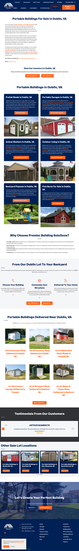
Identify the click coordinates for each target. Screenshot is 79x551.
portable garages (28, 24)
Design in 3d (46, 303)
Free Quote (31, 507)
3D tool (44, 293)
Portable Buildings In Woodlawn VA (10, 465)
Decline (12, 546)
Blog (41, 539)
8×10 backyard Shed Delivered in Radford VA (39, 389)
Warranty (42, 536)
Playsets (42, 529)
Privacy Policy (29, 548)
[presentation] (10, 456)
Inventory (65, 524)
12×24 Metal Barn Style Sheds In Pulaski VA (63, 353)
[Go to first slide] (76, 462)
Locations (17, 2)
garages (31, 323)
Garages (23, 8)
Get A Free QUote (32, 303)
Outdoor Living (45, 8)
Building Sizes (67, 529)
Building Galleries (68, 534)
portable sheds (23, 323)
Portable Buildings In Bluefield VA (68, 465)
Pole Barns (33, 8)
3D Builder (59, 2)
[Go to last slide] (3, 462)
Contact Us (66, 526)
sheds (16, 24)
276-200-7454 (69, 2)
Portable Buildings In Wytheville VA (49, 465)
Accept (6, 546)
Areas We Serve (67, 539)
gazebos (20, 24)
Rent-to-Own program (31, 52)
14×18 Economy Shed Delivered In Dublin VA (39, 353)
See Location (6, 471)
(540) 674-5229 (12, 61)
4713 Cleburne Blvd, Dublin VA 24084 (26, 58)
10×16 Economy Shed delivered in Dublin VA (15, 353)
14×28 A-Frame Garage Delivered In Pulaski (15, 389)
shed (11, 290)
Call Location (47, 75)
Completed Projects (48, 2)
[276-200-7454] (74, 2)
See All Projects (39, 402)
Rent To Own (36, 2)
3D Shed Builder (44, 507)
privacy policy (21, 542)
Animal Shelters (44, 534)
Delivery (65, 541)
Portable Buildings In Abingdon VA (29, 465)
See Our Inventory (32, 75)
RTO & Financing (67, 531)
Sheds (15, 8)
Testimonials (26, 2)
